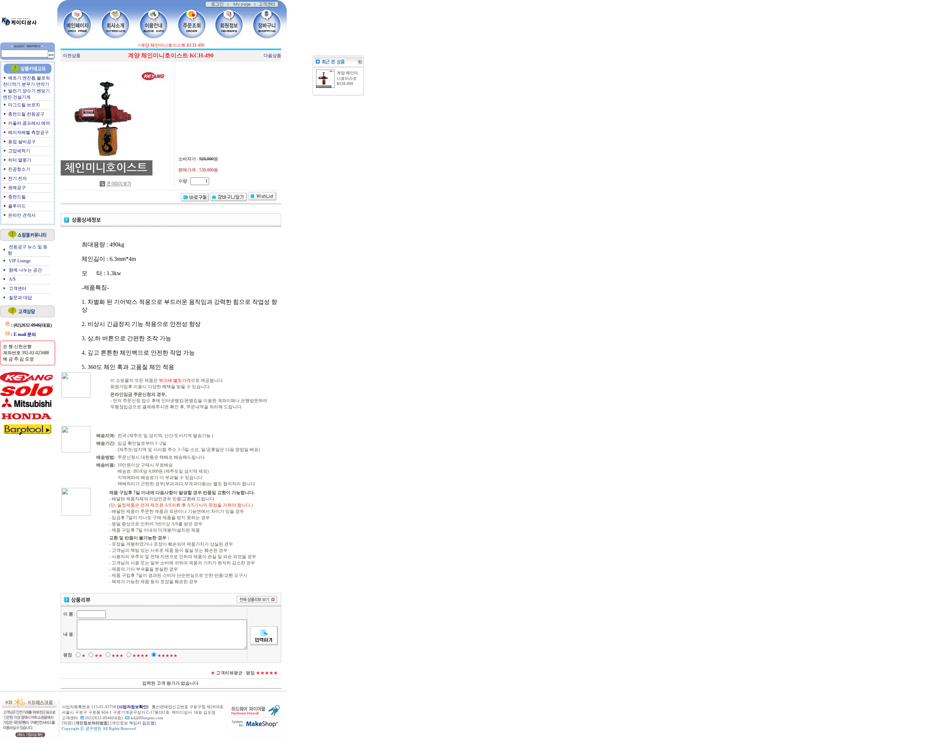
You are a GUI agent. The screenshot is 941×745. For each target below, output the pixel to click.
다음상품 (272, 55)
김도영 (148, 723)
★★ (98, 655)
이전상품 (71, 55)
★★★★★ (167, 655)
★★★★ (140, 655)
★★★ (117, 655)
